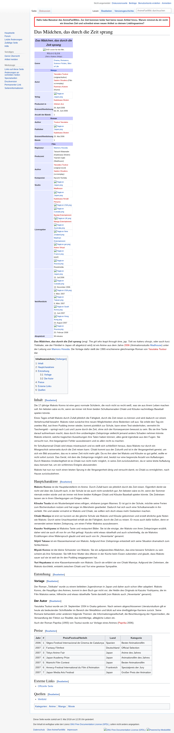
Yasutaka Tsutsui (61, 74)
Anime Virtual (59, 247)
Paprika (122, 622)
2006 (127, 345)
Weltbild (42, 699)
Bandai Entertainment (62, 215)
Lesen (96, 11)
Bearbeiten (51, 400)
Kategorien (41, 706)
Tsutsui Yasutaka (61, 122)
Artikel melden (11, 59)
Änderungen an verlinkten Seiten (12, 73)
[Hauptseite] (15, 13)
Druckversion (11, 81)
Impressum (72, 730)
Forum (8, 36)
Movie (71, 706)
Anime (52, 706)
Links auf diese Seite (14, 69)
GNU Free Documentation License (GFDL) (89, 724)
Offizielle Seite (45, 686)
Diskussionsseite (119, 3)
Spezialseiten (11, 78)
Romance (64, 60)
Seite (34, 11)
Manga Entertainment (62, 221)
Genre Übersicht (12, 56)
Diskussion (44, 11)
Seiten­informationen (14, 88)
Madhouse (58, 188)
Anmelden (166, 3)
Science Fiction (60, 63)
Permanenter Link (13, 85)
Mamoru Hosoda (61, 148)
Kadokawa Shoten (61, 100)
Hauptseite (10, 33)
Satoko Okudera (60, 80)
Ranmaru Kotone (61, 87)
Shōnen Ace (59, 104)
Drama (56, 60)
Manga (54, 70)
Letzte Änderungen (13, 39)
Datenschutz (39, 730)
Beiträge (133, 3)
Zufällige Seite (11, 43)
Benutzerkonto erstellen (149, 3)
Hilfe (7, 46)
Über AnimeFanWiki (56, 730)
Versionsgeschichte (124, 11)
